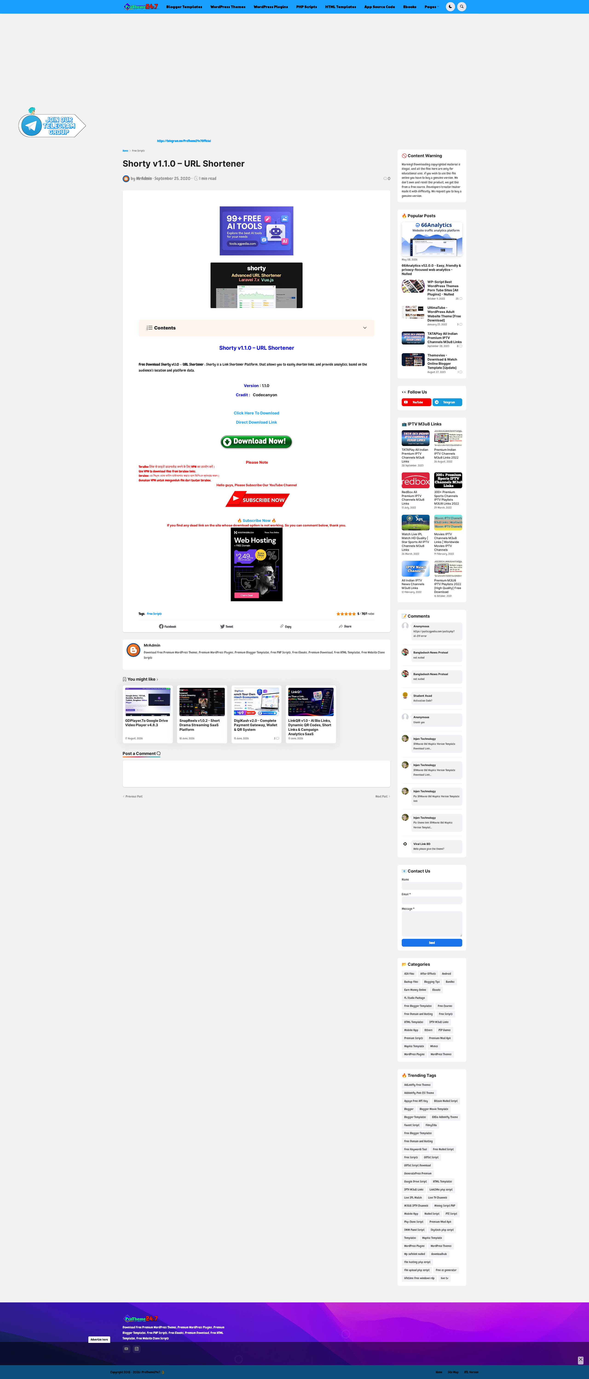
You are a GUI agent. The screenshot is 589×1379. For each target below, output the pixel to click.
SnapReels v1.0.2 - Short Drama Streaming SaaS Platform (199, 725)
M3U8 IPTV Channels (416, 1206)
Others (428, 1030)
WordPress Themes (441, 1054)
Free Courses (445, 1006)
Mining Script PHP (444, 1206)
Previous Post (134, 796)
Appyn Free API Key (416, 1101)
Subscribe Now (257, 520)
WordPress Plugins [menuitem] (271, 6)
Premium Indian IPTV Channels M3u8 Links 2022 (446, 453)
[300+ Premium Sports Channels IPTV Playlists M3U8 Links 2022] (448, 480)
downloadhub (439, 1254)
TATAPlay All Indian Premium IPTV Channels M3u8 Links (444, 338)
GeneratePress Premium (418, 1173)
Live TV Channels (437, 1198)
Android (446, 974)
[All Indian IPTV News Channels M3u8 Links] (416, 568)
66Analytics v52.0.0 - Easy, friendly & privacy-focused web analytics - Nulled (431, 269)
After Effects (428, 974)
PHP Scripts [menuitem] (306, 6)
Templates (410, 1238)
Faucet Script (411, 1125)
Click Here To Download (256, 413)
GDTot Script (431, 1157)
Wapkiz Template (414, 1046)
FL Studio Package (414, 998)
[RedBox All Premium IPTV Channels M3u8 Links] (416, 480)
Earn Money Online (415, 990)
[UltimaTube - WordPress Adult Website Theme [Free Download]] (413, 312)
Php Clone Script (413, 1222)
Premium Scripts (413, 1038)
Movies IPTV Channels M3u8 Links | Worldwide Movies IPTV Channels (446, 542)
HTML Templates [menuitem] (340, 6)
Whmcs (434, 1046)
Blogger (408, 1109)
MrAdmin (152, 645)
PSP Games (444, 1030)
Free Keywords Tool (415, 1149)
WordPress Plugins (414, 1054)
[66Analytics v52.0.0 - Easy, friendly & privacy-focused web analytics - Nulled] (432, 239)
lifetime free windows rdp (419, 1278)
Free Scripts (138, 150)
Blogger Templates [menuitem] (184, 6)
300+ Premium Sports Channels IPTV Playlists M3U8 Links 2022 (446, 498)
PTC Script (451, 1214)
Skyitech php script (442, 1230)
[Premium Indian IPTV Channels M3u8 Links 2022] (448, 438)
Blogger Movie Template (434, 1109)
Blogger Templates (415, 1117)
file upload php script (417, 1270)
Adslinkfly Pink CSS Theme (419, 1093)
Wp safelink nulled (414, 1254)
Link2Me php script (441, 1189)
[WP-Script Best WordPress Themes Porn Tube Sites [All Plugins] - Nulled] (413, 286)
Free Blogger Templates (418, 1006)
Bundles (450, 982)
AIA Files (409, 974)
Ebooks (436, 990)
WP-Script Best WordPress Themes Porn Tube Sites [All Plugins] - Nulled (443, 288)
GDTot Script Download (417, 1165)
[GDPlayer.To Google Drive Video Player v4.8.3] (147, 702)
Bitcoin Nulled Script (446, 1101)
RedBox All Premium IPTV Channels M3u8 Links (413, 498)
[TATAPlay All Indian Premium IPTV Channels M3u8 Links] (413, 338)
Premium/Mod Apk (440, 1038)
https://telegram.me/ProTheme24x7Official (184, 141)
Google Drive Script (415, 1181)
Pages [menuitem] (430, 6)
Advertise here (99, 1339)
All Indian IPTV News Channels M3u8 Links (413, 584)
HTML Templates (413, 1022)
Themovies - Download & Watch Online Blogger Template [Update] (442, 361)
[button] (450, 6)
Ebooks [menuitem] (409, 6)
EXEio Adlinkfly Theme (445, 1117)
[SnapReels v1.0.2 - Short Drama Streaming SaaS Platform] (202, 702)
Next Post (381, 796)
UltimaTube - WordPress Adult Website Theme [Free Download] (444, 314)
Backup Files (411, 982)
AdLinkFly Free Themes (417, 1085)
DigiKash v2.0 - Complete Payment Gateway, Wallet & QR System (255, 725)
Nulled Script (431, 1214)
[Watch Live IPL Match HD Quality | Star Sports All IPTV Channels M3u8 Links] (416, 522)
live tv (444, 1278)
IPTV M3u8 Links (438, 1022)
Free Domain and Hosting (418, 1014)
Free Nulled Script (443, 1149)
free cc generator (446, 1270)
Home (125, 150)
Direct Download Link (256, 422)
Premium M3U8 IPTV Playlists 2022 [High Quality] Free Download (447, 586)
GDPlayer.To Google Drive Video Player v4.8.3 (146, 722)
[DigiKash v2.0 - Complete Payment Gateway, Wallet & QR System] (256, 702)
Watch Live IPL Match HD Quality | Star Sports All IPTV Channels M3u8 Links (415, 542)
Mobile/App (411, 1030)
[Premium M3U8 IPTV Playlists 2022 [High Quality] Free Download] (448, 568)
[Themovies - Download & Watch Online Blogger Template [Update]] (413, 359)
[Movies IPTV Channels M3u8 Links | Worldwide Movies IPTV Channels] (448, 522)
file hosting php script (417, 1262)
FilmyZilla (431, 1125)
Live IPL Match (413, 1198)
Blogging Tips (432, 982)
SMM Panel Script (414, 1230)
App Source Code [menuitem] (379, 6)
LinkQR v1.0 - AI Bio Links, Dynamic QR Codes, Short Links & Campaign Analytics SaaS (309, 727)
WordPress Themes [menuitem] (228, 6)
